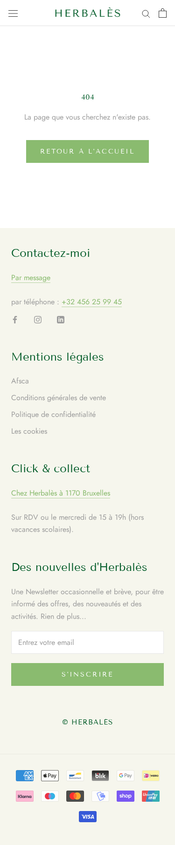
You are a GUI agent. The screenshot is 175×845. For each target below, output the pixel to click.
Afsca (20, 381)
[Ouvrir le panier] (163, 13)
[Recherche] (146, 13)
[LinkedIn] (60, 319)
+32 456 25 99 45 (92, 301)
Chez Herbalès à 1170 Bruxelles (60, 493)
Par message (30, 277)
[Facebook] (15, 319)
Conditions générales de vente (58, 397)
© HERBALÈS (87, 722)
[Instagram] (38, 319)
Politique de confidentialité (53, 414)
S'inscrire (87, 674)
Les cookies (29, 431)
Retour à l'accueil (87, 151)
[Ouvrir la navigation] (13, 13)
